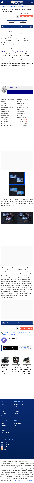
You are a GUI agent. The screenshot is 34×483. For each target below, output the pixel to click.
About (2, 423)
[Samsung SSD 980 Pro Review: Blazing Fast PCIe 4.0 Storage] (16, 360)
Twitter (6, 442)
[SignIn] (3, 2)
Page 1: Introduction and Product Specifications (14, 27)
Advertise (3, 425)
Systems (16, 406)
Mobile (16, 409)
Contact (3, 430)
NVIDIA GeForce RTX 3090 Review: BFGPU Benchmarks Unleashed (6, 369)
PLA (9, 334)
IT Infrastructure (18, 411)
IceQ (22, 333)
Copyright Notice (27, 480)
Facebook (6, 444)
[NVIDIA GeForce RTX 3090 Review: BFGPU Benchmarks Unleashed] (5, 360)
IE (6, 334)
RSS (5, 449)
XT (25, 333)
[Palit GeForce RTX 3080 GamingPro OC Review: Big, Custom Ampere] (27, 360)
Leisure (16, 413)
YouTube (6, 447)
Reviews (3, 406)
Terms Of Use (17, 482)
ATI (6, 333)
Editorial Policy (18, 428)
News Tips (4, 428)
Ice (16, 333)
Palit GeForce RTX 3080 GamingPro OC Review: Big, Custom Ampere (27, 369)
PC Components (11, 6)
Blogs (2, 411)
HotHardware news (25, 347)
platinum (3, 334)
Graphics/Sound (23, 6)
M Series (9, 333)
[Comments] (17, 16)
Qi (29, 333)
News (2, 409)
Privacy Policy (5, 432)
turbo (19, 333)
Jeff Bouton (12, 338)
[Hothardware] (17, 2)
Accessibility (17, 423)
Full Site (3, 413)
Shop (15, 425)
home (3, 6)
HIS (14, 333)
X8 (12, 334)
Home (2, 404)
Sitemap (3, 416)
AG (27, 333)
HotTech (3, 435)
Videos (16, 416)
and (14, 334)
